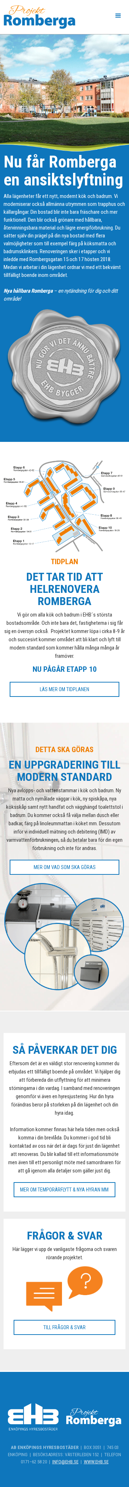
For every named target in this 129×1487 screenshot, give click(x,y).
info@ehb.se (65, 1461)
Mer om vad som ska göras (65, 867)
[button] (118, 16)
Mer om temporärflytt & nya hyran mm (64, 1190)
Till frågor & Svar (64, 1327)
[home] (37, 17)
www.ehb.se (96, 1461)
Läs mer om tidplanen (64, 689)
